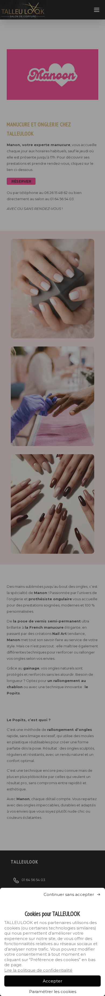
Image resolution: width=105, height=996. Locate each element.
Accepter (52, 981)
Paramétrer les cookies (52, 991)
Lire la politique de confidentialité (38, 970)
